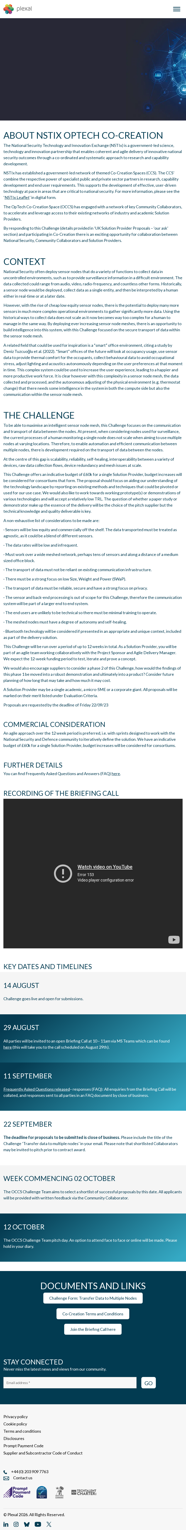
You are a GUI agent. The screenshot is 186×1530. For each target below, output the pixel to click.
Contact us (22, 1477)
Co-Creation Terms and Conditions (92, 1313)
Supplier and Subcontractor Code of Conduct (43, 1452)
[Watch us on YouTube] (38, 1523)
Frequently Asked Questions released (36, 1089)
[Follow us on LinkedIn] (5, 1523)
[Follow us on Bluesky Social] (26, 1523)
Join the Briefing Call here (93, 1329)
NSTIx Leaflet (17, 197)
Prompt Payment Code (23, 1445)
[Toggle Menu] (176, 9)
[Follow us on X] (48, 1523)
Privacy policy (15, 1416)
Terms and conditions (22, 1431)
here (116, 773)
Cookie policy (15, 1423)
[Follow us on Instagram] (16, 1523)
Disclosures (13, 1438)
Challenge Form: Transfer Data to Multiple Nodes (93, 1298)
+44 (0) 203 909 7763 (29, 1471)
